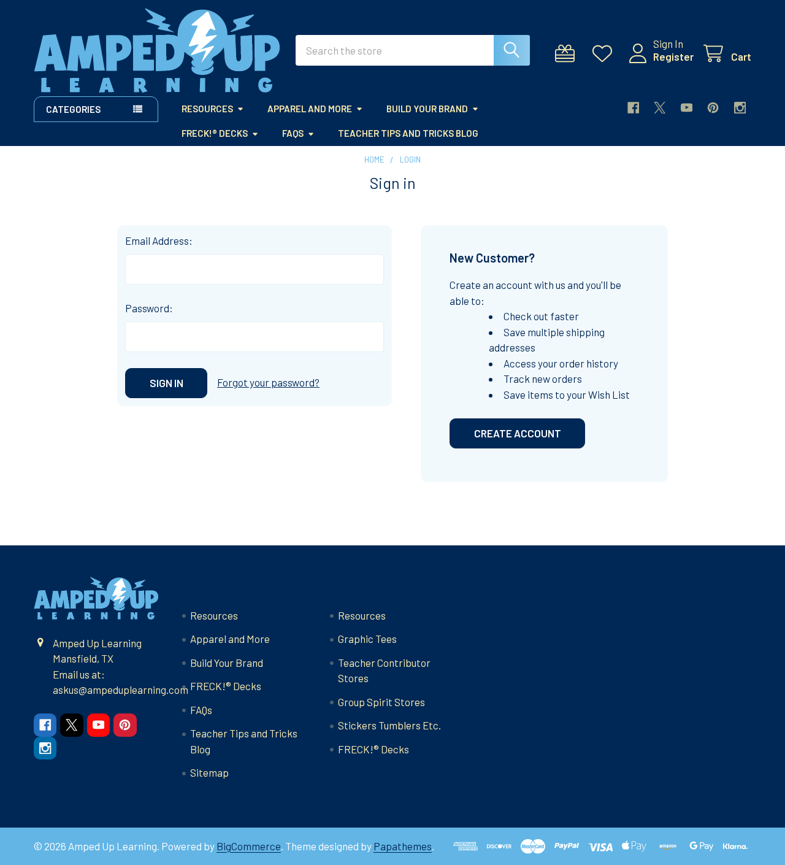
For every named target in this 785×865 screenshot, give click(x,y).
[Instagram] (740, 107)
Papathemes (402, 846)
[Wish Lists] (605, 53)
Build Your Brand (427, 108)
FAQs (293, 133)
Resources (207, 108)
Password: (149, 308)
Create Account (517, 433)
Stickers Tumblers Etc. (389, 725)
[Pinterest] (713, 107)
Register (673, 56)
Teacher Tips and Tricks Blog (408, 133)
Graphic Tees (367, 638)
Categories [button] (73, 109)
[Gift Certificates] (568, 53)
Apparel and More (309, 108)
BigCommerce (248, 846)
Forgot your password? (268, 382)
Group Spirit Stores (381, 702)
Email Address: (159, 240)
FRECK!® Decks (215, 133)
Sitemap (209, 772)
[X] (659, 107)
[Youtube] (686, 107)
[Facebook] (633, 107)
